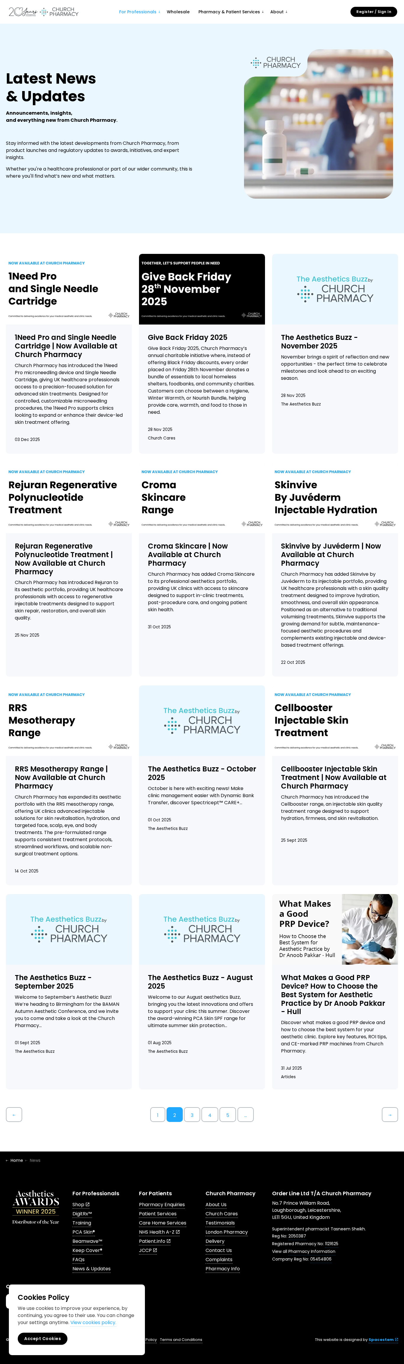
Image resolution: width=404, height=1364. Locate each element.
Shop (78, 1204)
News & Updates (91, 1268)
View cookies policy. (93, 1322)
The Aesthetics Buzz (301, 404)
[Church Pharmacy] (43, 11)
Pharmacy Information (311, 1251)
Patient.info (152, 1241)
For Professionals (137, 12)
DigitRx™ (82, 1213)
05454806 (321, 1259)
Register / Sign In (373, 11)
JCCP (145, 1250)
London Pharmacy (227, 1232)
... (245, 1115)
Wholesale (178, 12)
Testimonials (220, 1222)
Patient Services (158, 1213)
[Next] (390, 1114)
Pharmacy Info (223, 1268)
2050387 (297, 1236)
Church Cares (161, 438)
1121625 (331, 1244)
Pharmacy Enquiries (162, 1204)
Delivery (215, 1241)
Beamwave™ (87, 1241)
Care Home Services (162, 1222)
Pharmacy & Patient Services (229, 12)
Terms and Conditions (181, 1339)
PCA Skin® (83, 1232)
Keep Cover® (87, 1250)
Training (81, 1222)
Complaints (219, 1259)
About (277, 12)
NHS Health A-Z (156, 1232)
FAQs (78, 1259)
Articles (288, 1077)
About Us (216, 1204)
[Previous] (14, 1114)
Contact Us (219, 1250)
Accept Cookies (42, 1339)
